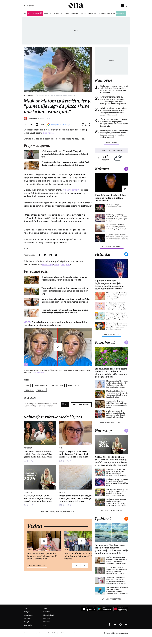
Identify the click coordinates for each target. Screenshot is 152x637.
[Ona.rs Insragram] (120, 624)
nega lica (29, 390)
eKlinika (102, 254)
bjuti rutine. (48, 132)
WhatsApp (47, 264)
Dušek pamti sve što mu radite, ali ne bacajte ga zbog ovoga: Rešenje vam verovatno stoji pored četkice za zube (111, 111)
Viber (56, 264)
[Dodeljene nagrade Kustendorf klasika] (100, 208)
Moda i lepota (29, 95)
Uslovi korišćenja (38, 372)
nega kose (41, 390)
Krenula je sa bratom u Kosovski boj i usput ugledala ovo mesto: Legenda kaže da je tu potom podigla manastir (111, 133)
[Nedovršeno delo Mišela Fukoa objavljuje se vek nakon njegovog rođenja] (100, 228)
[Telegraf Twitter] (115, 624)
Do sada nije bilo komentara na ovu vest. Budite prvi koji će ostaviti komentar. (40, 404)
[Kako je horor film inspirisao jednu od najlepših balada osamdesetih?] (111, 182)
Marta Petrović (32, 118)
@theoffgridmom (71, 189)
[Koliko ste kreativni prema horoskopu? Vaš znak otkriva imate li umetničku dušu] (100, 482)
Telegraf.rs (30, 5)
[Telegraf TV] (126, 624)
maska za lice (73, 385)
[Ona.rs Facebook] (109, 624)
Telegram (65, 264)
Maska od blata (40, 385)
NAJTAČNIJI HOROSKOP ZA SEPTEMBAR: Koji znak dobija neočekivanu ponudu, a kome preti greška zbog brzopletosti (110, 100)
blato (27, 385)
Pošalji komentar (81, 405)
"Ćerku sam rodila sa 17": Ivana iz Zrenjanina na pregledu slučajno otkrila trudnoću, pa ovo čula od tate (111, 122)
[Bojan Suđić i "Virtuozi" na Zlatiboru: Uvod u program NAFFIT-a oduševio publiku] (100, 238)
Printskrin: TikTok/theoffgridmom (34, 91)
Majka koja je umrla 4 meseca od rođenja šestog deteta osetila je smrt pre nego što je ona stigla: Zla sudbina (111, 89)
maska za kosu (57, 385)
